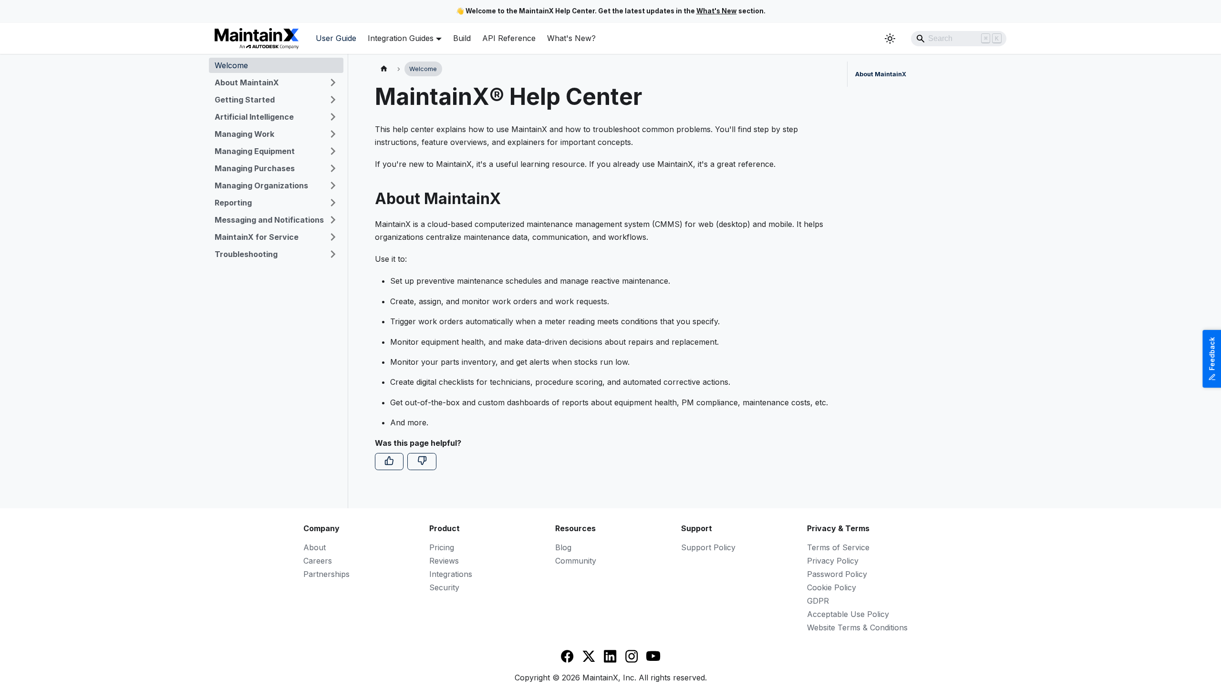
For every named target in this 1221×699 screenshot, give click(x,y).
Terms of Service (838, 547)
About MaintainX (880, 74)
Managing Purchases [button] (255, 168)
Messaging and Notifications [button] (269, 220)
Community (575, 560)
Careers (317, 560)
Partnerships (326, 574)
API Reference (509, 38)
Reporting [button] (233, 202)
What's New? (571, 38)
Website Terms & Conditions (857, 627)
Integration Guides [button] (401, 38)
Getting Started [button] (245, 99)
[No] (421, 461)
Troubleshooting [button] (246, 254)
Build (462, 38)
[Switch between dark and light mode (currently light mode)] (890, 38)
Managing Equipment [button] (255, 151)
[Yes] (389, 461)
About (314, 547)
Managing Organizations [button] (261, 185)
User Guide (336, 38)
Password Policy (837, 574)
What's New (716, 11)
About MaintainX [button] (247, 82)
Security (444, 587)
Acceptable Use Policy (848, 614)
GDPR (818, 601)
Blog (563, 547)
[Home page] (384, 69)
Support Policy (708, 547)
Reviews (444, 560)
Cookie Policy (831, 587)
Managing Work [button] (244, 134)
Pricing (441, 547)
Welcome (231, 65)
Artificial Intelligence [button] (254, 117)
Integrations (450, 574)
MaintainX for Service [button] (257, 237)
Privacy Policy (833, 560)
